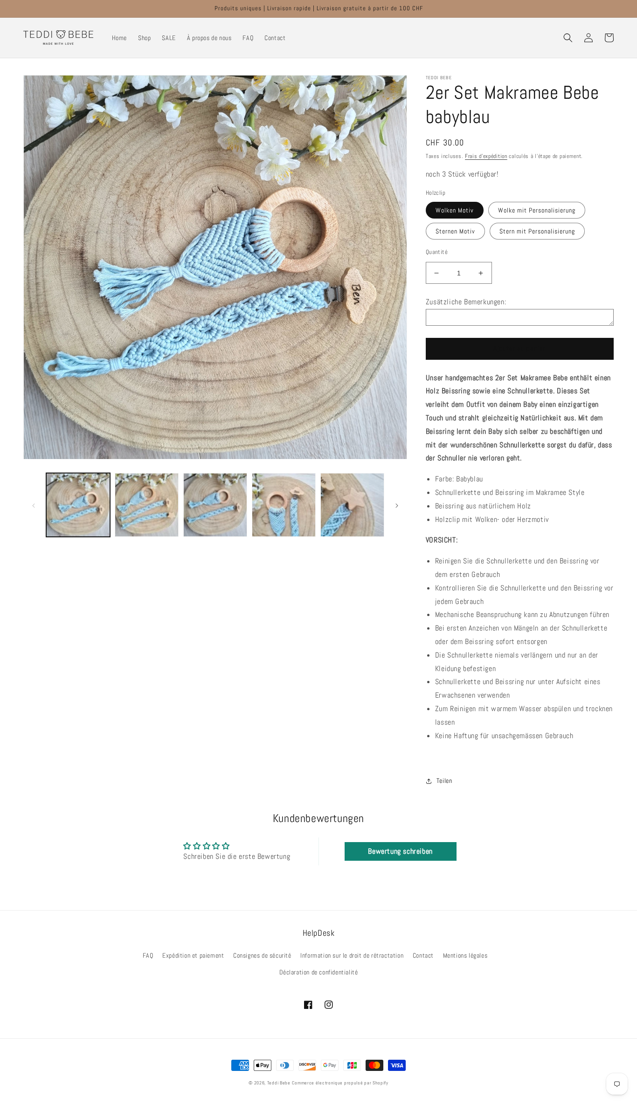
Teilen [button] (444, 780)
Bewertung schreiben (400, 851)
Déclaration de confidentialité (318, 972)
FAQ (148, 955)
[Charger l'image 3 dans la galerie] (215, 505)
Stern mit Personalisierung (537, 231)
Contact (423, 955)
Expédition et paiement (193, 955)
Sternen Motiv (455, 231)
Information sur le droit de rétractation (351, 955)
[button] (568, 37)
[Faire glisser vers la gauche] (33, 504)
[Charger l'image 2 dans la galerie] (147, 505)
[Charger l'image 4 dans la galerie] (284, 505)
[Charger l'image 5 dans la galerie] (352, 505)
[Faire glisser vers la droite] (397, 504)
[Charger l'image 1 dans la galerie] (78, 505)
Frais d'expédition (486, 156)
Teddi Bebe (279, 1083)
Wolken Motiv (455, 210)
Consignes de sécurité (262, 955)
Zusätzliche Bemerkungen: (466, 302)
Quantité (437, 252)
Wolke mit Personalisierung (536, 210)
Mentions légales (465, 955)
